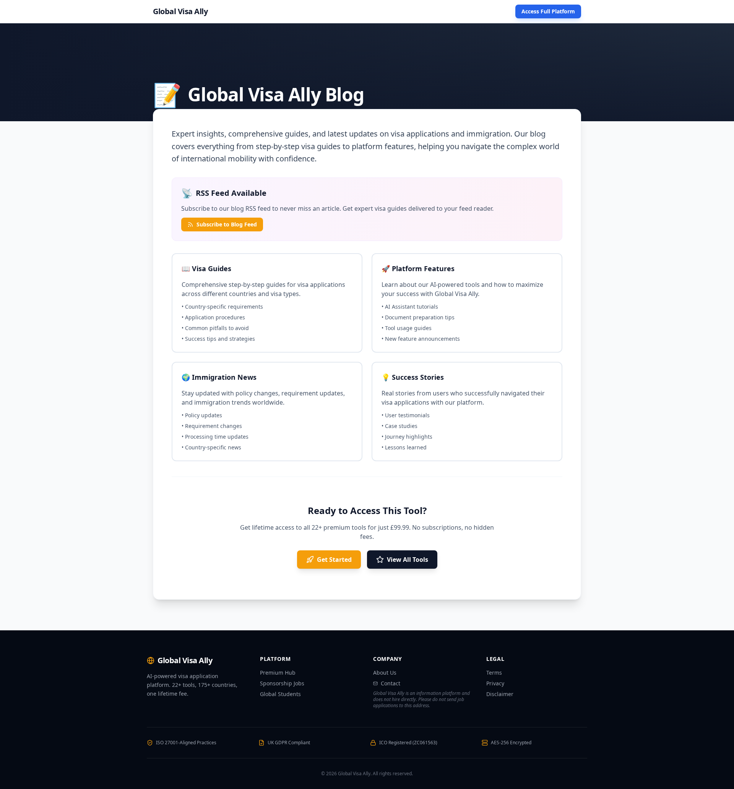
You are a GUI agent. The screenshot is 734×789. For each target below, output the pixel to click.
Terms (494, 672)
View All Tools (407, 559)
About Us (384, 672)
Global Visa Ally (180, 11)
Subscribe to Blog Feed (226, 224)
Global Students (280, 694)
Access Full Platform (548, 11)
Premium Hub (278, 672)
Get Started (334, 559)
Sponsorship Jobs (282, 683)
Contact (390, 683)
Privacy (495, 683)
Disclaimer (499, 694)
